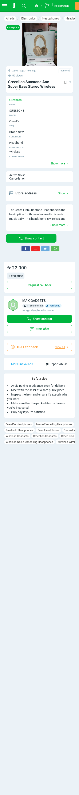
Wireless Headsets (17, 436)
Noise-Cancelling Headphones (54, 424)
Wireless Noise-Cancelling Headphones (29, 441)
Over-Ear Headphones (19, 424)
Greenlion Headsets (45, 436)
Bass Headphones (48, 430)
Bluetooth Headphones (19, 430)
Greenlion (15, 100)
